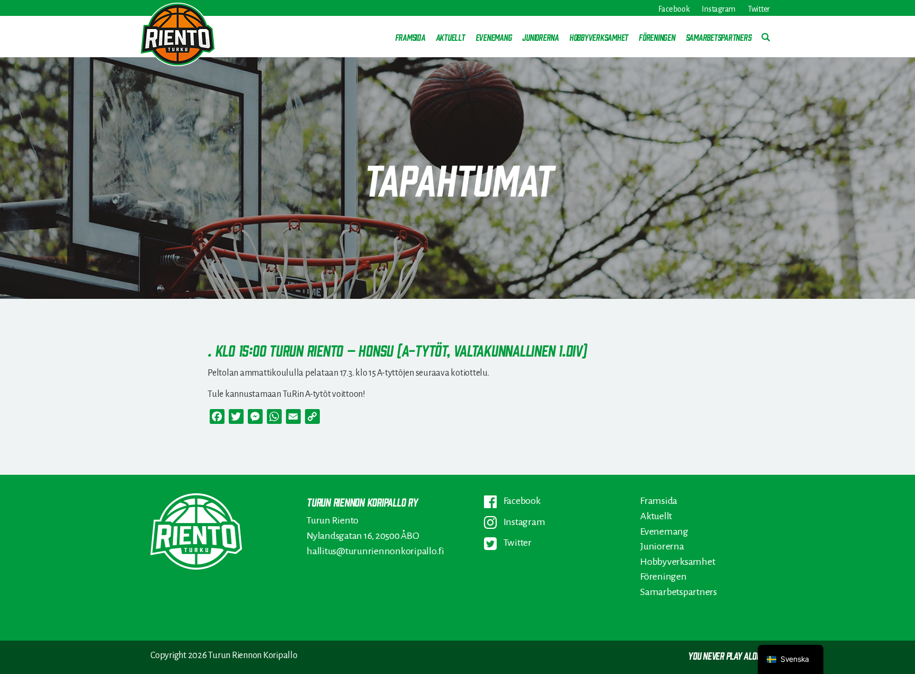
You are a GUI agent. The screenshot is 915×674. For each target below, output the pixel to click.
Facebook (674, 9)
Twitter (759, 9)
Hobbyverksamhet (598, 37)
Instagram (718, 9)
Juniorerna (540, 37)
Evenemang (494, 37)
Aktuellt (450, 37)
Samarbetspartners (718, 37)
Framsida (410, 37)
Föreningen (657, 37)
